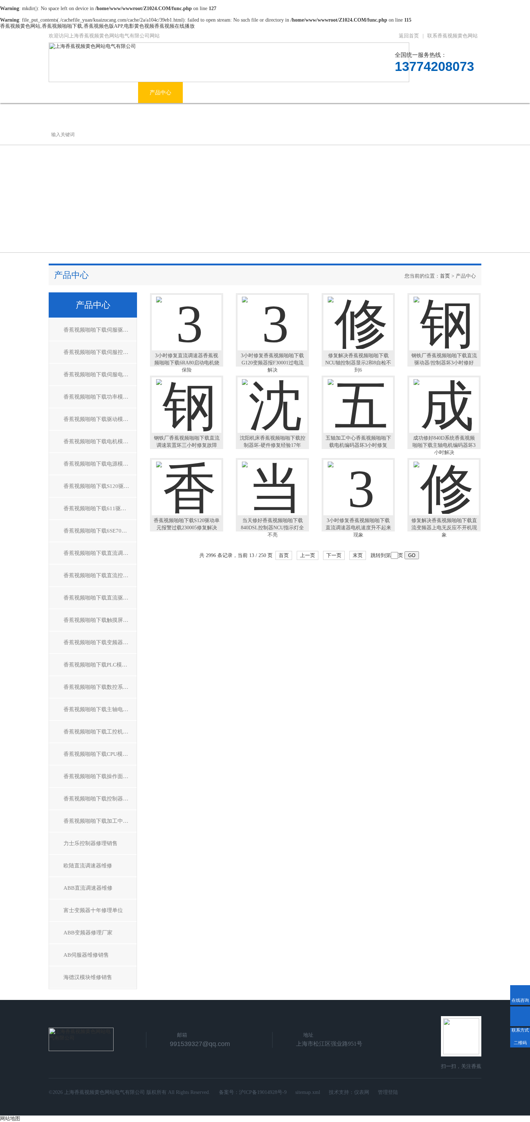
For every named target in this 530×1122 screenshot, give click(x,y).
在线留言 (425, 92)
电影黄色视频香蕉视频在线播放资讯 (237, 92)
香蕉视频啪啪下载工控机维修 (98, 732)
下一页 (333, 555)
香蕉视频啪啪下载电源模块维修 (100, 464)
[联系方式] (520, 1016)
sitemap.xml (307, 1092)
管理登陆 (388, 1092)
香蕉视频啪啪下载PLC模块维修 (100, 665)
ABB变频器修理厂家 (87, 932)
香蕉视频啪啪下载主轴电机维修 (100, 709)
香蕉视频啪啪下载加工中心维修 (100, 821)
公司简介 (116, 92)
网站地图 (10, 1118)
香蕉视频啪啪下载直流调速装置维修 (100, 553)
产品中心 (160, 92)
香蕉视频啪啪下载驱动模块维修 (100, 419)
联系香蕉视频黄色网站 (452, 36)
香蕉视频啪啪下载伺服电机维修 (100, 374)
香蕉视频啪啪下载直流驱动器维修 (100, 598)
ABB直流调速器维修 (87, 888)
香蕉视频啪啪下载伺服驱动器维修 (100, 330)
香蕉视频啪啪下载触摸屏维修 (98, 620)
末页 (358, 555)
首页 (445, 276)
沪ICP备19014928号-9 (263, 1092)
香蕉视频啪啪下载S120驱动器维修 (100, 486)
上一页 (307, 555)
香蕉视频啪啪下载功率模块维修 (100, 397)
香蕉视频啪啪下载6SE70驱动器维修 (100, 531)
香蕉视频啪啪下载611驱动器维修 (100, 508)
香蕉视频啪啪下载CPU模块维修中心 (100, 754)
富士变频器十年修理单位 (93, 910)
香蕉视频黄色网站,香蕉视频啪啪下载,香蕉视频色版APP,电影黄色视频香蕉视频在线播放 (97, 26)
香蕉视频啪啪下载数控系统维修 (100, 687)
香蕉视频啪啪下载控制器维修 (98, 799)
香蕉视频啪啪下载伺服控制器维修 (100, 352)
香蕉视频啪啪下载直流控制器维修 (100, 575)
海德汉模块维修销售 (87, 977)
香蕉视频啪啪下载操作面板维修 (100, 776)
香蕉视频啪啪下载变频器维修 (98, 642)
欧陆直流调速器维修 (87, 866)
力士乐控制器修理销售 (90, 843)
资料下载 (380, 92)
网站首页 (71, 92)
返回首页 (409, 36)
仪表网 (361, 1092)
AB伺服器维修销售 (86, 955)
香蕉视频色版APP (325, 92)
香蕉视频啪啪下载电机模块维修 (100, 441)
